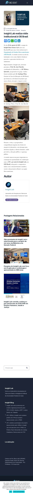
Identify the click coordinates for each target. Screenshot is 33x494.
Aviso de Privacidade (19, 491)
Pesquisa (23, 30)
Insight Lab (9, 190)
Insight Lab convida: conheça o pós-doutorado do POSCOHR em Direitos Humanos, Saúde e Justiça (16, 304)
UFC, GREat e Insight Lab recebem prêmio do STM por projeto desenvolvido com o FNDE (16, 418)
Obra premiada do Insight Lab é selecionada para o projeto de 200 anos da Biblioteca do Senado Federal (15, 242)
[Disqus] (16, 333)
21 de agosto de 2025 (11, 28)
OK (10, 491)
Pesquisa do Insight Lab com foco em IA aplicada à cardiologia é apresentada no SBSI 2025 (16, 268)
